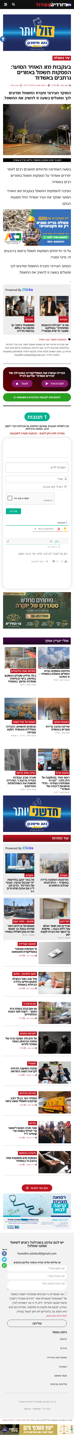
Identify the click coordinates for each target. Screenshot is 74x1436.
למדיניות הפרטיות (56, 1316)
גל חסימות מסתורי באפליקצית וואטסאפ (24, 950)
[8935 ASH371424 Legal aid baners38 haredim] (37, 1434)
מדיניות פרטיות (58, 1384)
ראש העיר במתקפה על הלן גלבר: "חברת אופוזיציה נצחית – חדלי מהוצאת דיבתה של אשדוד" (56, 783)
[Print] (37, 244)
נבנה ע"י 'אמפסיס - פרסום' (37, 1408)
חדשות (63, 1339)
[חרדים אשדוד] (37, 831)
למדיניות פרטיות (23, 1420)
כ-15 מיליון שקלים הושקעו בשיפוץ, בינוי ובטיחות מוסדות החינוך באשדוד (20, 678)
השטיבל (63, 1366)
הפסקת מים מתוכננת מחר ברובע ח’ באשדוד (21, 1159)
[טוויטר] (4, 1259)
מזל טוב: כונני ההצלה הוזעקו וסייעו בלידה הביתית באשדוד (24, 982)
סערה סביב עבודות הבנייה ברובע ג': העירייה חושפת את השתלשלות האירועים (21, 781)
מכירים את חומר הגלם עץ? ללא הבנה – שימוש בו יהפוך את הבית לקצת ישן (55, 930)
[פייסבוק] (4, 1253)
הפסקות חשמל (58, 339)
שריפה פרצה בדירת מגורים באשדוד (58, 728)
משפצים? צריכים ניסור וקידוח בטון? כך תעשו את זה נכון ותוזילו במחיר (19, 929)
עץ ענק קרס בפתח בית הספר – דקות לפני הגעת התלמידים (22, 1011)
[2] (37, 1228)
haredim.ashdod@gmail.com (37, 1253)
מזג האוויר (44, 339)
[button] (3, 39)
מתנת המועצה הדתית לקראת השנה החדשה (24, 1069)
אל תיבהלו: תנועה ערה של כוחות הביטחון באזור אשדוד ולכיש (21, 1041)
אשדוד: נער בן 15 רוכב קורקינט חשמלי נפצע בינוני (21, 1099)
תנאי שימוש (60, 1375)
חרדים (63, 1348)
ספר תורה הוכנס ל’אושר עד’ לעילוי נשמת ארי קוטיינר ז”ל (22, 1131)
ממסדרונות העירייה (57, 1357)
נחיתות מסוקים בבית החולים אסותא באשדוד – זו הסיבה (54, 674)
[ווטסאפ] (4, 1265)
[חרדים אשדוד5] (37, 50)
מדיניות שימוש (8, 1420)
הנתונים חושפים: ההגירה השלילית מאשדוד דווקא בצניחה (21, 729)
